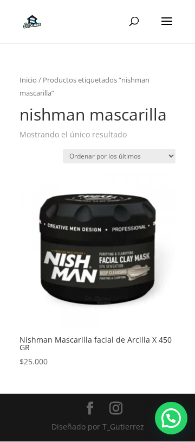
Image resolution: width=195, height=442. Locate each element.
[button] (171, 418)
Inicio (28, 80)
